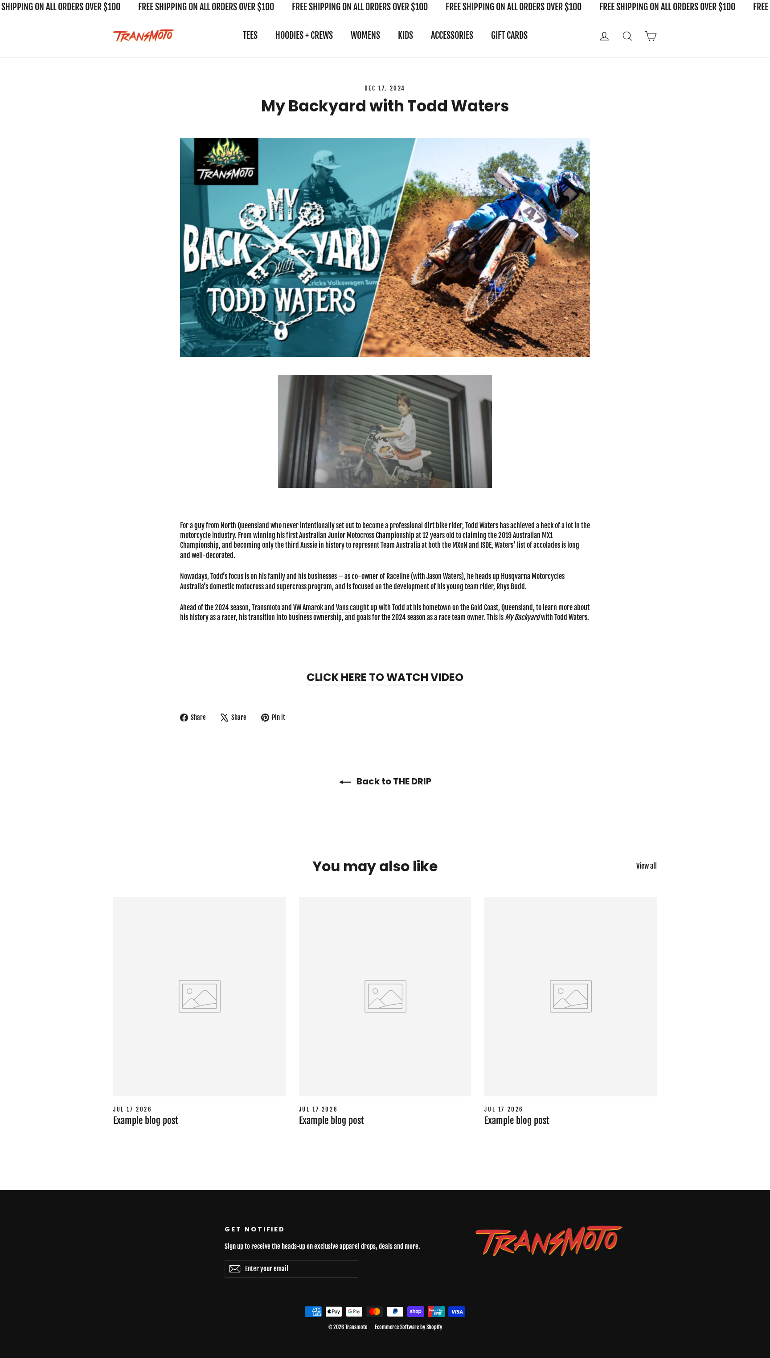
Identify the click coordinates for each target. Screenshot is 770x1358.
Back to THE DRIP (393, 781)
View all (646, 866)
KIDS (405, 35)
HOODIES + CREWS (304, 35)
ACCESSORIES (452, 35)
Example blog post (145, 1120)
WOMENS (365, 35)
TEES (250, 35)
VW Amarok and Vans (321, 607)
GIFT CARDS (509, 35)
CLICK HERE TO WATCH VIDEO (385, 677)
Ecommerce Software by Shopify (408, 1327)
